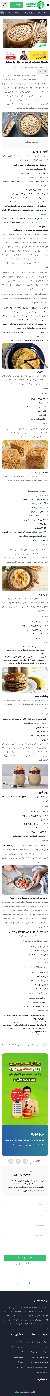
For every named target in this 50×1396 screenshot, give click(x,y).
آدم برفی (17, 1392)
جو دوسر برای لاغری (24, 96)
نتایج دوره (20, 1352)
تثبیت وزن (42, 71)
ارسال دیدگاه (23, 1258)
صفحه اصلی (19, 1341)
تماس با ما (20, 1367)
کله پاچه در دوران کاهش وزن (39, 1362)
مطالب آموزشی (18, 1357)
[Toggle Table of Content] (42, 143)
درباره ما (20, 1362)
